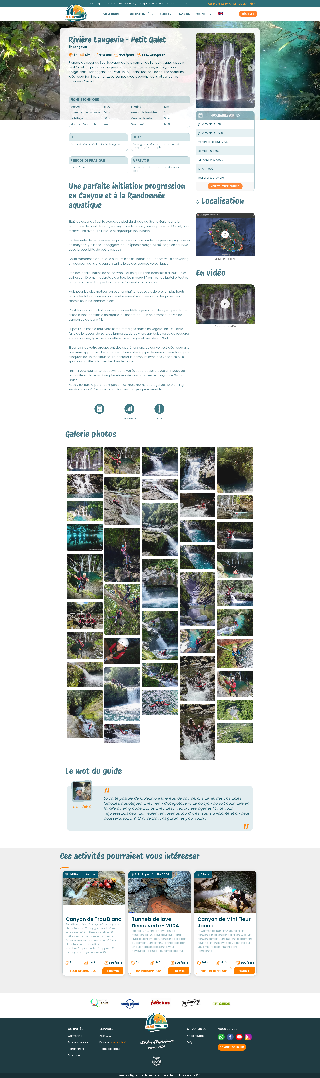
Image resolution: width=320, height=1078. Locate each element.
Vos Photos (203, 14)
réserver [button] (248, 14)
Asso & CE (106, 1036)
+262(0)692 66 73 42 (222, 4)
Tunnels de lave (78, 1042)
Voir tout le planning (225, 186)
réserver (113, 970)
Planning (184, 14)
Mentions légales (129, 1075)
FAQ (189, 1042)
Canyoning (75, 1036)
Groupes (165, 14)
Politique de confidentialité (158, 1075)
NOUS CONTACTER (233, 1047)
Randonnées (76, 1049)
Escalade (74, 1055)
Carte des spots (110, 1049)
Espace (113, 1042)
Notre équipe (195, 1036)
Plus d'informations (82, 971)
